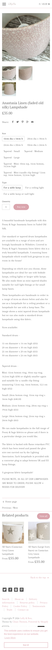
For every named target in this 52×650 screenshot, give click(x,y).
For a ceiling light (34, 187)
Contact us (23, 609)
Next (15, 507)
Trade (9, 609)
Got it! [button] (26, 645)
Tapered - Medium (33, 151)
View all (43, 516)
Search (5, 599)
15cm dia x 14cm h (13, 138)
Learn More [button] (10, 638)
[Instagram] (16, 590)
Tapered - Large (12, 157)
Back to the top (38, 577)
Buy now (21, 207)
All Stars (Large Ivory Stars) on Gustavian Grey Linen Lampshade (39, 552)
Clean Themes (20, 621)
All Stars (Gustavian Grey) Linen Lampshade (12, 550)
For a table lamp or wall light (19, 193)
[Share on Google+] (27, 122)
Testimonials (38, 606)
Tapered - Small (12, 151)
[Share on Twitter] (17, 122)
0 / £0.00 (43, 4)
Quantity (6, 201)
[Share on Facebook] (12, 122)
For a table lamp (12, 187)
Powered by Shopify (38, 621)
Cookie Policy (20, 606)
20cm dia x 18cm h (37, 138)
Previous (6, 507)
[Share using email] (32, 122)
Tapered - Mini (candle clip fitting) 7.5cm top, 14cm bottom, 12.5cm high (24, 173)
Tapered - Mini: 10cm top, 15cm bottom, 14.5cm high (24, 165)
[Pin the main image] (22, 122)
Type (4, 182)
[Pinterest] (22, 590)
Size (4, 133)
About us (19, 599)
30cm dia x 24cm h (37, 145)
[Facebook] (10, 590)
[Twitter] (5, 590)
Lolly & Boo (26, 618)
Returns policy (27, 602)
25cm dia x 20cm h (13, 145)
